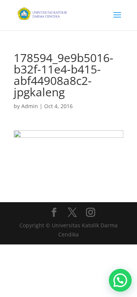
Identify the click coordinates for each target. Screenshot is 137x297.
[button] (120, 280)
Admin (29, 106)
